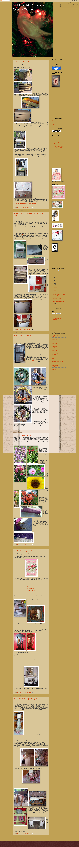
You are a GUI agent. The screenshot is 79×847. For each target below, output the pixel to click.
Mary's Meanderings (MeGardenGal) (57, 361)
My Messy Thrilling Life (31, 588)
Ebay (52, 120)
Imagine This (54, 351)
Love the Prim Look (31, 592)
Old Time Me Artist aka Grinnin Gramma (28, 7)
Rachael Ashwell (54, 369)
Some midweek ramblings (22, 435)
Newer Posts (15, 836)
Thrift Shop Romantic (31, 584)
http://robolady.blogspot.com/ (19, 555)
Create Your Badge (58, 66)
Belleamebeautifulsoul (55, 339)
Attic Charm (53, 336)
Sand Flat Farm (54, 372)
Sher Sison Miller (54, 66)
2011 (53, 278)
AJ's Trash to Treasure (31, 590)
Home (31, 836)
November (55, 287)
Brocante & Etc (54, 342)
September (55, 290)
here (23, 234)
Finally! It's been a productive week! (25, 551)
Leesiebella (53, 358)
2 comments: (29, 207)
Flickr (52, 121)
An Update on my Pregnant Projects (25, 698)
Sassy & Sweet (54, 373)
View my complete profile (55, 139)
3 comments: (29, 544)
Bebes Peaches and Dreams (56, 338)
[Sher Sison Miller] (56, 69)
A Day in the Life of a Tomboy (56, 335)
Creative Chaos (54, 347)
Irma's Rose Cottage (55, 353)
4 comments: (29, 833)
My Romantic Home (55, 362)
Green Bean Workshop (31, 586)
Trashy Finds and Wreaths (22, 335)
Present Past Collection (55, 366)
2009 (53, 281)
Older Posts (46, 836)
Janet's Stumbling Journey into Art (31, 581)
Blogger (44, 844)
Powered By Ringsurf (59, 147)
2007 (53, 284)
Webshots (53, 125)
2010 (53, 280)
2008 (53, 283)
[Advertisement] (65, 156)
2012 (53, 277)
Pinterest (53, 124)
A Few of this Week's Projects (23, 62)
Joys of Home (54, 354)
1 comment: (29, 329)
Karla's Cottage (54, 357)
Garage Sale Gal (54, 350)
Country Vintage (54, 346)
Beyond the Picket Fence (55, 340)
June (54, 304)
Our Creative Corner (55, 365)
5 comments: (29, 692)
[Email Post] (32, 207)
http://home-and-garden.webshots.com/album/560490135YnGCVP (25, 203)
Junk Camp (53, 355)
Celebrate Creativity (55, 343)
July (54, 303)
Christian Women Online (59, 146)
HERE (33, 360)
